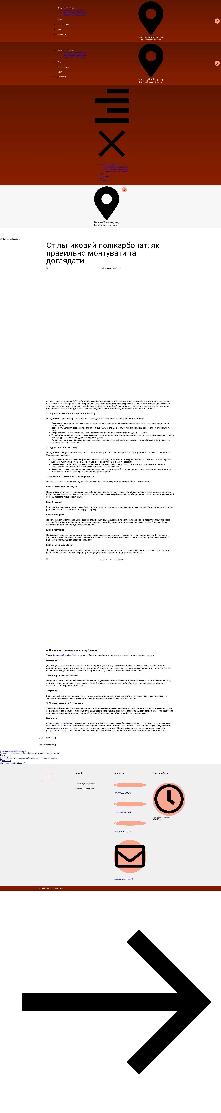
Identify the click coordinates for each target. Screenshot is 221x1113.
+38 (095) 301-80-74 (122, 831)
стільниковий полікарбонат (64, 655)
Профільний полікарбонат (74, 15)
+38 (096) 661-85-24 (122, 793)
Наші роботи (63, 25)
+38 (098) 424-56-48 (122, 812)
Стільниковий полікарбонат (75, 13)
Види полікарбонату (66, 8)
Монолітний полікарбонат (74, 10)
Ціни (60, 20)
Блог (60, 29)
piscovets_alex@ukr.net (123, 879)
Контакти (62, 34)
